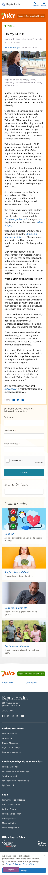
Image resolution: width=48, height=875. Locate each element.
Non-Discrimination (11, 804)
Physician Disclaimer (11, 813)
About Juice (7, 682)
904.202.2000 (8, 710)
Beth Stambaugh (12, 47)
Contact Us (31, 682)
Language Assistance (11, 752)
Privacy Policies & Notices (13, 800)
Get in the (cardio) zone (17, 646)
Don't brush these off (16, 607)
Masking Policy (9, 823)
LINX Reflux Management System (21, 235)
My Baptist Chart (9, 733)
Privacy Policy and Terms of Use (20, 864)
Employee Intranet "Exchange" (16, 771)
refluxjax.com (11, 388)
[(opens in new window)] (42, 845)
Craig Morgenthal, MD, (16, 219)
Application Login (10, 776)
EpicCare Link (8, 785)
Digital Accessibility (10, 747)
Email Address (11, 443)
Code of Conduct (9, 809)
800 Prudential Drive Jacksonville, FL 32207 (11, 704)
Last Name (9, 430)
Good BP (9, 533)
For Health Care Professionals (15, 780)
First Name (9, 417)
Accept (24, 870)
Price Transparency (10, 827)
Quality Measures (10, 743)
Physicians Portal (10, 766)
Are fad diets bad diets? (17, 572)
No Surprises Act (9, 818)
